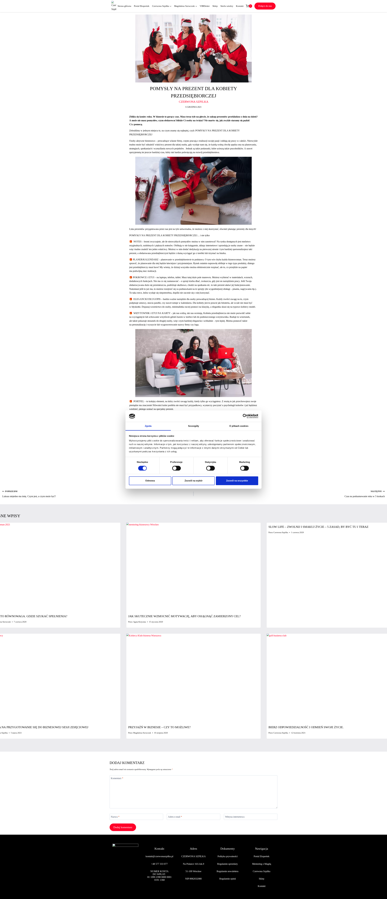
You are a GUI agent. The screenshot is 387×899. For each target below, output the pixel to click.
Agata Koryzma (139, 622)
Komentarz (117, 778)
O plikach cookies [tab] (238, 426)
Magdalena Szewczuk (142, 733)
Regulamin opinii (227, 878)
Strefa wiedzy (226, 6)
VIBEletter (205, 6)
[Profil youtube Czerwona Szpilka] (135, 874)
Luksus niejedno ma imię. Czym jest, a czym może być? (29, 494)
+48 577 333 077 (159, 864)
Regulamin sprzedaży (227, 864)
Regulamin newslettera (227, 871)
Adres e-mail (175, 816)
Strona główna (124, 6)
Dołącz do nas (265, 6)
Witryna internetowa (234, 816)
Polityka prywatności (228, 856)
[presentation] (193, 567)
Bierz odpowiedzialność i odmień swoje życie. (306, 727)
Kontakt (240, 6)
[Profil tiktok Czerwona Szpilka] (128, 874)
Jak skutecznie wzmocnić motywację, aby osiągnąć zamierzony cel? (184, 616)
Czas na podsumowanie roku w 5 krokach (365, 494)
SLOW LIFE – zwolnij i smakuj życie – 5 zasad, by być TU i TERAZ (318, 526)
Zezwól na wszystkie (237, 480)
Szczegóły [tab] (193, 426)
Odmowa (150, 480)
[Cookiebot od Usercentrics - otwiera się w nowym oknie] (245, 416)
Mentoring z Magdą (261, 864)
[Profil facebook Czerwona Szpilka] (114, 874)
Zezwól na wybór (194, 480)
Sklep (215, 6)
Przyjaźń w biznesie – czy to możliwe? (159, 727)
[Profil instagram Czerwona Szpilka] (121, 874)
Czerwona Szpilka (280, 532)
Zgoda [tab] (148, 426)
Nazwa (115, 816)
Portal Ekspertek (141, 6)
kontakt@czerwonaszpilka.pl (159, 856)
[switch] (176, 468)
